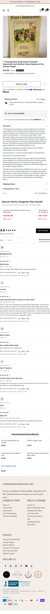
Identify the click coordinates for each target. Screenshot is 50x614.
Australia (5, 593)
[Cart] (46, 10)
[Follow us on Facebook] (5, 566)
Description (7, 126)
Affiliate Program (9, 553)
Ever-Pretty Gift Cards (10, 551)
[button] (44, 84)
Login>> (9, 219)
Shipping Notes (9, 184)
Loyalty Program (8, 542)
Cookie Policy (7, 511)
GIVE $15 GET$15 (8, 545)
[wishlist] (41, 10)
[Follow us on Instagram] (15, 566)
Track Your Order (33, 513)
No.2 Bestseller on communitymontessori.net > (19, 73)
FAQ (28, 519)
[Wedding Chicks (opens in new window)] (6, 574)
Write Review (43, 230)
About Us (6, 505)
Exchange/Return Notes (11, 189)
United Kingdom (25, 591)
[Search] (8, 10)
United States (14, 591)
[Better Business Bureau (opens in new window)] (17, 584)
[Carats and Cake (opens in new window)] (17, 574)
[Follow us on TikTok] (31, 566)
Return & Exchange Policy (36, 508)
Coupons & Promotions (11, 548)
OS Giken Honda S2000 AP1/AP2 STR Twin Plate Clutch (16, 211)
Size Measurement (33, 522)
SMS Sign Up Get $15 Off (11, 539)
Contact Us (31, 505)
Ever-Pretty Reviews (9, 513)
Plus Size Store (15, 593)
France (34, 591)
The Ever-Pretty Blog (10, 516)
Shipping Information (34, 511)
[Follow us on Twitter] (10, 566)
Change (42, 99)
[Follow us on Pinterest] (21, 566)
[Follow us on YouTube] (26, 566)
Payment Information (34, 516)
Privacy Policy (7, 508)
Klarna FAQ (31, 524)
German (40, 591)
